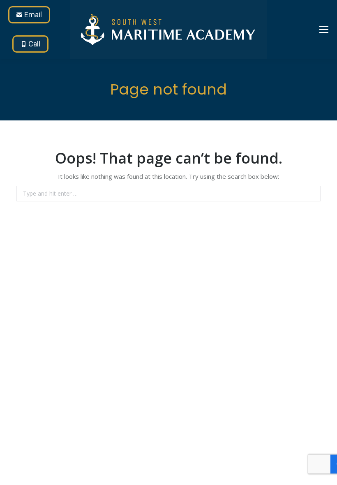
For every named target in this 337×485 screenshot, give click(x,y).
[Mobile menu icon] (324, 30)
